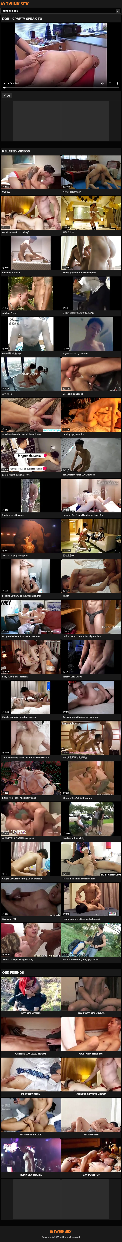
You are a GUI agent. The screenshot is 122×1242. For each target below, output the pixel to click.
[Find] (118, 11)
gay (8, 95)
